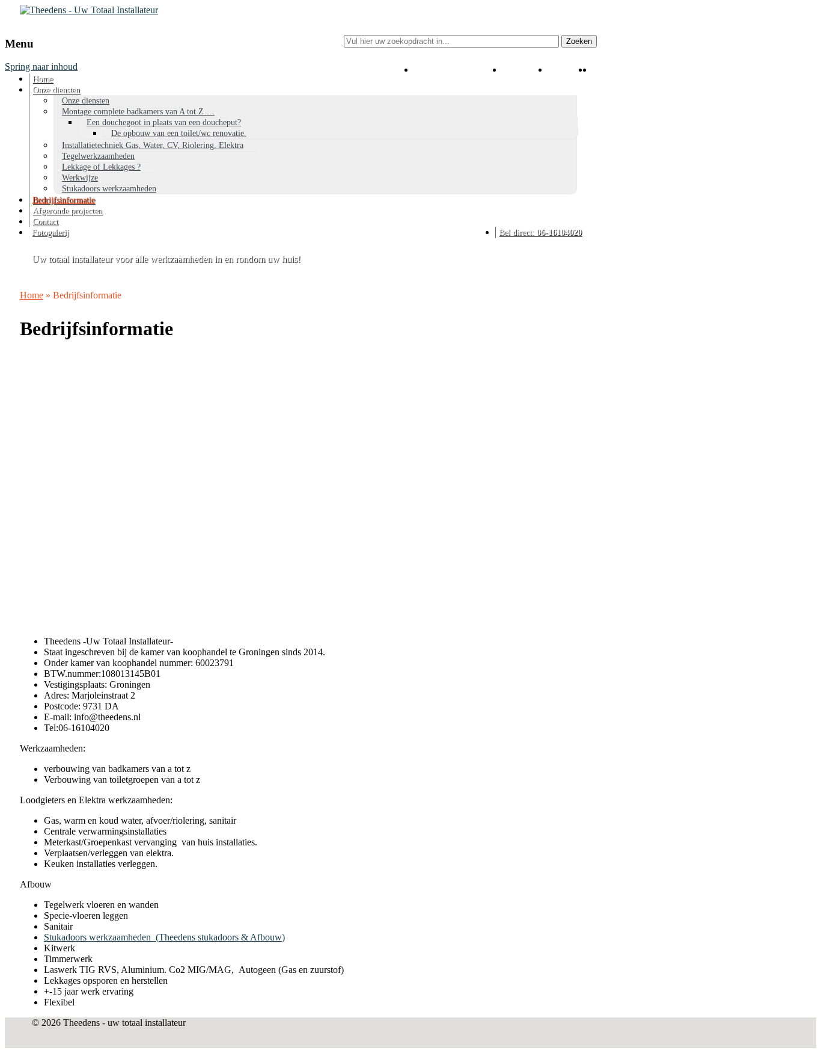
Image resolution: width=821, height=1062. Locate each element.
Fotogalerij (50, 232)
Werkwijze (80, 177)
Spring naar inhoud (41, 66)
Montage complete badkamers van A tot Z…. (138, 111)
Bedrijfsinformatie (63, 200)
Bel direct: (540, 232)
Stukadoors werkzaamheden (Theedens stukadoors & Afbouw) (164, 937)
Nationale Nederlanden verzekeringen (456, 79)
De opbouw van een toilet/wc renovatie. (178, 133)
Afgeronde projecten (67, 210)
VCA (523, 79)
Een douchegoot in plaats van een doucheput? (164, 122)
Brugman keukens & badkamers (595, 79)
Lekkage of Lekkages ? (101, 166)
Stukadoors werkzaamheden (109, 188)
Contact (45, 221)
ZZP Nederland (566, 79)
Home (42, 79)
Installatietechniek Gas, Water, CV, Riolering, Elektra (152, 145)
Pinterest (590, 79)
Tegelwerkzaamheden (98, 156)
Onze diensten (56, 89)
